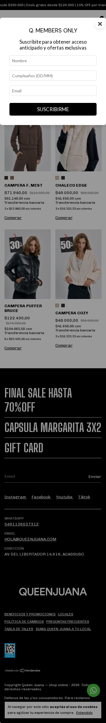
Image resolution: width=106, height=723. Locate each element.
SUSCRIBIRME (53, 109)
